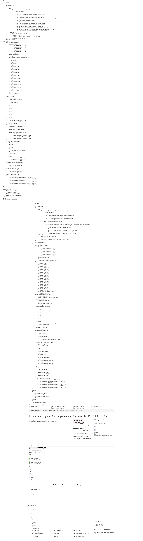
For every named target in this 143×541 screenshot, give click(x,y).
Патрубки (11, 144)
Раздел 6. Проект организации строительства (25, 20)
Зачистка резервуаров (37, 526)
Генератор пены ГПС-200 (14, 172)
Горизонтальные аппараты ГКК (16, 99)
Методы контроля (16, 35)
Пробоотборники (13, 151)
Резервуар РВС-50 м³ (14, 62)
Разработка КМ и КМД (11, 192)
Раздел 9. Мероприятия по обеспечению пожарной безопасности (30, 24)
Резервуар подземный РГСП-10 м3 (20, 48)
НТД (39, 209)
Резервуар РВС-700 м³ (14, 75)
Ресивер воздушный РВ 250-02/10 (17, 180)
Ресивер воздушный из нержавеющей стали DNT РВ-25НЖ (22, 178)
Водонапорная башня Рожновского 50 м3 (21, 138)
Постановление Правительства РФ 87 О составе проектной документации (58, 211)
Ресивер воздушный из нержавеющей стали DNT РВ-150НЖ (23, 184)
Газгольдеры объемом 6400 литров (17, 160)
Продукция (34, 243)
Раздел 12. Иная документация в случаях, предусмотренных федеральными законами (35, 29)
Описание (42, 445)
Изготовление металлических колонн (17, 132)
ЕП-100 (10, 114)
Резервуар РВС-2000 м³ (14, 80)
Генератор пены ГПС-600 (14, 169)
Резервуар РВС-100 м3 (14, 65)
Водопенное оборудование (41, 371)
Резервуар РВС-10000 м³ (15, 87)
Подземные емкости (58, 532)
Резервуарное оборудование (42, 344)
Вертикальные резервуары (41, 261)
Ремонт (33, 523)
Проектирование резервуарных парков (15, 195)
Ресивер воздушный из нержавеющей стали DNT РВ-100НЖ (23, 181)
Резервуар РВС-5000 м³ (14, 81)
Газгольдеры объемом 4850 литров (17, 159)
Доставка (5, 198)
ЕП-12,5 (11, 111)
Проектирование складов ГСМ (13, 193)
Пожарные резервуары (14, 54)
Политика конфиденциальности (101, 536)
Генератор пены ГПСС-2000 (15, 171)
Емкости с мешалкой (13, 93)
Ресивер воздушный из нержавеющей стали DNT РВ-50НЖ (22, 183)
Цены (4, 186)
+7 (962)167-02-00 (80, 406)
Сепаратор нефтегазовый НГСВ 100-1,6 (18, 120)
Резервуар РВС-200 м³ (14, 66)
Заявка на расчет (107, 420)
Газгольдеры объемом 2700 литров (17, 157)
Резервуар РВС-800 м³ (14, 77)
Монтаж (34, 522)
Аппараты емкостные (40, 299)
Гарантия (8, 3)
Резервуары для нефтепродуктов (17, 89)
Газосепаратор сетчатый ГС (15, 122)
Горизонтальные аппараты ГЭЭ (16, 101)
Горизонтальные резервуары (41, 245)
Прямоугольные (35, 538)
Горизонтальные (35, 530)
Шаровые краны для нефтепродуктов (17, 150)
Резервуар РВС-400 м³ (14, 71)
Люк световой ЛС (13, 153)
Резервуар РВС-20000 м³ (15, 86)
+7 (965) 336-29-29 (80, 408)
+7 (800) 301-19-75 (98, 524)
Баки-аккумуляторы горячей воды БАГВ (15, 162)
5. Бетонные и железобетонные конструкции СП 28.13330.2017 (26, 36)
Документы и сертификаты (41, 208)
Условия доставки (57, 445)
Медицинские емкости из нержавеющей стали (19, 57)
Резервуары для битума (14, 90)
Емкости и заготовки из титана (12, 174)
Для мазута (78, 530)
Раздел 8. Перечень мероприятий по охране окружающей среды (30, 23)
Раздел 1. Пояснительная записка (22, 12)
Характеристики (33, 445)
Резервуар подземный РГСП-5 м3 (19, 47)
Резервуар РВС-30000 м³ (15, 84)
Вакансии (8, 2)
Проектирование (36, 391)
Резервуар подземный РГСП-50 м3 (20, 51)
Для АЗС (56, 535)
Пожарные (56, 533)
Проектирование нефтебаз (12, 190)
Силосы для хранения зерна (15, 165)
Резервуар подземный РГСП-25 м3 (20, 50)
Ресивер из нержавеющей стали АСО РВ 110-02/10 (21, 177)
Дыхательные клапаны (14, 142)
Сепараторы (38, 321)
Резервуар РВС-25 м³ (14, 60)
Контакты (5, 196)
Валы (10, 145)
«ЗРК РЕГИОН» (35, 406)
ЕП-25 (10, 107)
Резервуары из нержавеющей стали (43, 294)
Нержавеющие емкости (37, 533)
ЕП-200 (10, 116)
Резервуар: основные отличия (10, 199)
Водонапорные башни (43, 336)
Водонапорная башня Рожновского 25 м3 (21, 137)
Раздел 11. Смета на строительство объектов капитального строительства (31, 27)
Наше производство (10, 39)
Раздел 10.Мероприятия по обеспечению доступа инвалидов (29, 26)
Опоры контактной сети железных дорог (15, 140)
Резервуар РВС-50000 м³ (15, 83)
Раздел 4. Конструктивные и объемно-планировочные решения (29, 17)
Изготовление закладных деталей (17, 129)
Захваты (11, 147)
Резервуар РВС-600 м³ (14, 74)
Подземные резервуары (43, 246)
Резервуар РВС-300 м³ (14, 69)
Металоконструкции (36, 532)
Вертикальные (79, 535)
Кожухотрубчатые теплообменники (17, 126)
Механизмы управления (14, 154)
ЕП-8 (10, 105)
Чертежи (49, 445)
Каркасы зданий (12, 131)
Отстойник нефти (13, 123)
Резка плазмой (35, 528)
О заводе (34, 202)
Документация (35, 520)
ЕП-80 (10, 110)
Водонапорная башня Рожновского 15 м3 (21, 135)
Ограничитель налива (14, 148)
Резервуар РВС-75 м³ (14, 63)
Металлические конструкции (41, 330)
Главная (32, 410)
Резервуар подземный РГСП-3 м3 (19, 45)
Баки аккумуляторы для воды (82, 533)
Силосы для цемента (13, 166)
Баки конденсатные (13, 102)
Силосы (36, 366)
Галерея (5, 187)
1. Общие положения (20, 11)
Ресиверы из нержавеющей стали (42, 378)
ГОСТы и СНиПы (41, 234)
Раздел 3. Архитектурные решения (23, 15)
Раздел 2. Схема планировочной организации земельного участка (30, 14)
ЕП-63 (10, 113)
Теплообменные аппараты (41, 327)
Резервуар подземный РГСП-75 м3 (20, 53)
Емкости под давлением (14, 98)
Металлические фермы (37, 535)
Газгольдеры (38, 359)
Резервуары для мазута (14, 56)
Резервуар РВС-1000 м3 (14, 78)
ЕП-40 (10, 108)
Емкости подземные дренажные (42, 306)
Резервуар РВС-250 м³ (14, 68)
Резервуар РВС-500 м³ (14, 72)
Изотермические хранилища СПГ (19, 33)
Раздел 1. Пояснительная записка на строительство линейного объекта (31, 30)
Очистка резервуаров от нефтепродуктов (15, 38)
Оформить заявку (98, 406)
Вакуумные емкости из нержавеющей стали (19, 95)
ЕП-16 (10, 117)
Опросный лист (62, 406)
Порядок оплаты (10, 5)
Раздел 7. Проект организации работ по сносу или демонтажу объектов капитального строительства (38, 21)
